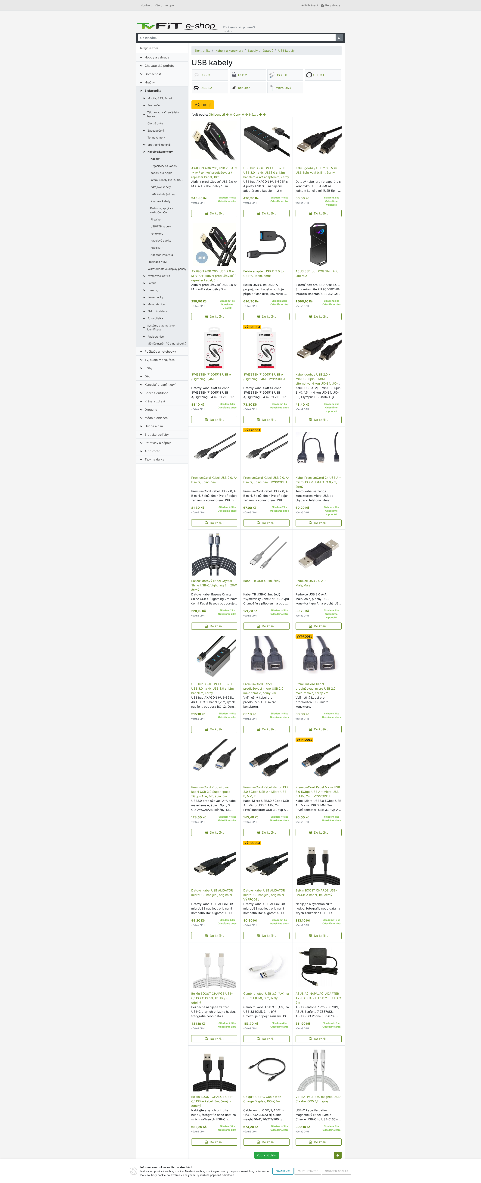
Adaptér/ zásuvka (162, 254)
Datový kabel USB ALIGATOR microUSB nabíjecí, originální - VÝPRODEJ (264, 894)
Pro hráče (153, 105)
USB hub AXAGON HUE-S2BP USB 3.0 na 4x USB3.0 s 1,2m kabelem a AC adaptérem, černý (266, 172)
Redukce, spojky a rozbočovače (161, 210)
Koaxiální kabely (160, 201)
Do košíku (216, 213)
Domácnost (153, 74)
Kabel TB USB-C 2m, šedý (261, 581)
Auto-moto (152, 451)
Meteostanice (156, 304)
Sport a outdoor (156, 393)
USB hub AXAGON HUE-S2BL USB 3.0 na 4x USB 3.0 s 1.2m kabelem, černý (212, 688)
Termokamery (156, 137)
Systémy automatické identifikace (161, 327)
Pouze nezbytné (307, 1171)
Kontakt (146, 5)
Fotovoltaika (155, 318)
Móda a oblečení (156, 418)
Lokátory (153, 290)
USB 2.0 (244, 75)
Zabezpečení (155, 130)
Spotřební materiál (158, 144)
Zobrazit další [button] (266, 1155)
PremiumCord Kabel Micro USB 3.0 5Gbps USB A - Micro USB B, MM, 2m (265, 791)
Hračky (150, 82)
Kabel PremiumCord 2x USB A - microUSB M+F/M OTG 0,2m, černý (318, 482)
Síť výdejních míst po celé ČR (239, 29)
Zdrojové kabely (161, 187)
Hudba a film (154, 426)
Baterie (151, 283)
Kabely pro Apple (161, 172)
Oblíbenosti (217, 114)
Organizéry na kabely (164, 165)
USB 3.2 (206, 88)
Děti (148, 376)
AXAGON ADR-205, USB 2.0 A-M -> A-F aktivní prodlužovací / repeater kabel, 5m (213, 275)
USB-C (205, 75)
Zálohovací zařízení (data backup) (163, 114)
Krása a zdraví (155, 401)
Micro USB (283, 88)
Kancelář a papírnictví (160, 384)
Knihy (148, 368)
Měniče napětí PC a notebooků (166, 343)
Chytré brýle (155, 123)
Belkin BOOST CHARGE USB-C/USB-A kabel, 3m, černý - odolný (212, 1101)
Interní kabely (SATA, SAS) (167, 180)
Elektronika (153, 90)
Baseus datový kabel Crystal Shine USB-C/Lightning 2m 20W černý (214, 585)
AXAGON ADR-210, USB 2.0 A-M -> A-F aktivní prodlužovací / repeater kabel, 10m (214, 172)
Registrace (332, 5)
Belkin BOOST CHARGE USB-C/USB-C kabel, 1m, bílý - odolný (212, 998)
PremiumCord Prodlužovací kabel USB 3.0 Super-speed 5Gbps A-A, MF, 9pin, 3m (210, 791)
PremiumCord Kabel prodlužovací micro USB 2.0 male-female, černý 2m (263, 688)
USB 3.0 (281, 75)
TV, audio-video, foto (160, 360)
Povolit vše (283, 1171)
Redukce (244, 88)
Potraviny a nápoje (158, 443)
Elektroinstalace (157, 311)
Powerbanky (155, 297)
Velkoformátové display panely (166, 268)
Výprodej (203, 104)
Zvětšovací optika (158, 275)
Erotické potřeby (157, 434)
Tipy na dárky (154, 459)
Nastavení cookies (336, 1171)
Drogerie (151, 409)
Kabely (155, 158)
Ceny (237, 114)
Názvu (253, 114)
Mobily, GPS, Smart (159, 98)
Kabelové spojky (161, 240)
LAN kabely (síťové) (163, 194)
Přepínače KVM (157, 261)
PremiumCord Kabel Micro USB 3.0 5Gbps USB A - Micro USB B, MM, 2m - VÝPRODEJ (318, 791)
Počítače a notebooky (160, 351)
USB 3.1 (318, 75)
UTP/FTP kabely (161, 226)
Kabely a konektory (160, 151)
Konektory (157, 233)
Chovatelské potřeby (160, 65)
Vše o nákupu (164, 5)
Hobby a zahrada (157, 57)
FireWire (155, 219)
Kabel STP (157, 247)
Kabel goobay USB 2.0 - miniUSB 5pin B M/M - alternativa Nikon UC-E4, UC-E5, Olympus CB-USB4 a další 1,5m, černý (317, 383)
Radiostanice (155, 336)
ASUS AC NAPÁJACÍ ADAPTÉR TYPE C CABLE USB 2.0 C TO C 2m (318, 998)
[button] (338, 1155)
